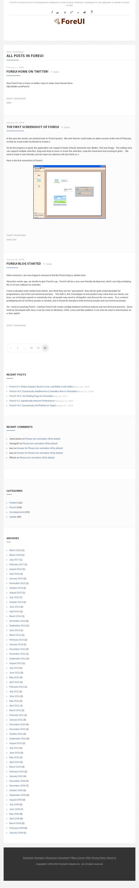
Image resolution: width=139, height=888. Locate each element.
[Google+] (70, 11)
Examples (40, 858)
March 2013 (15, 635)
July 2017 (14, 560)
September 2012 (17, 658)
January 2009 (16, 833)
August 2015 (15, 592)
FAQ (88, 858)
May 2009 (14, 814)
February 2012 (16, 687)
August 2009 (15, 800)
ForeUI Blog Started (24, 263)
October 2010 (16, 734)
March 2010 (15, 767)
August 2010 (15, 743)
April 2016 (14, 574)
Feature (13, 502)
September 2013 (17, 625)
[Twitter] (77, 11)
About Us (111, 858)
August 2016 (15, 569)
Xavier (56, 72)
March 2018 (15, 555)
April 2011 (14, 705)
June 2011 (14, 696)
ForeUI (9, 98)
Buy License (78, 858)
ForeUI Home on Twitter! (27, 71)
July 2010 (14, 748)
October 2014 (16, 602)
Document (63, 858)
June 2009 (14, 809)
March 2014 (15, 616)
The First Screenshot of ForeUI (33, 127)
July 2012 (14, 668)
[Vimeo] (83, 11)
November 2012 (17, 654)
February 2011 (16, 715)
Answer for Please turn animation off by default (40, 448)
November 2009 (17, 785)
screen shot (11, 239)
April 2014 (14, 611)
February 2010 (16, 771)
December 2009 (17, 781)
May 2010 (14, 757)
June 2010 (14, 752)
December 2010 (17, 724)
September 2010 (17, 738)
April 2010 (14, 762)
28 (31, 348)
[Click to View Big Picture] (69, 192)
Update (13, 517)
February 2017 (16, 564)
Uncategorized (20, 98)
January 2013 (16, 644)
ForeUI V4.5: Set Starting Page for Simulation (31, 396)
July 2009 (14, 804)
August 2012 (15, 663)
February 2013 (16, 640)
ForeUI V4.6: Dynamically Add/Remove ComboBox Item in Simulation (43, 391)
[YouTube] (90, 11)
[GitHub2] (63, 11)
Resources (51, 858)
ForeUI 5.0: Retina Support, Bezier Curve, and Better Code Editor (41, 386)
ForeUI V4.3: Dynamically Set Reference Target (32, 405)
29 (38, 348)
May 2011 (14, 701)
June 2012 (14, 672)
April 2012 (14, 682)
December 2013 (17, 621)
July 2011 (14, 691)
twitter (9, 102)
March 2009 (15, 823)
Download (28, 858)
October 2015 (16, 588)
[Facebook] (50, 11)
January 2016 (16, 578)
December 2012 (17, 649)
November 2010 (17, 729)
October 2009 (16, 790)
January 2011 (16, 720)
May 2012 (14, 677)
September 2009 (17, 795)
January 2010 (16, 776)
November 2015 (17, 583)
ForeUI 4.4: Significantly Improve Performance (31, 401)
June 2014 (14, 607)
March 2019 (15, 550)
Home (9, 52)
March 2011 (15, 710)
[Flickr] (57, 11)
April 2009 (14, 818)
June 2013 (14, 630)
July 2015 (14, 597)
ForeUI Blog (18, 52)
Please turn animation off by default (43, 439)
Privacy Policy (99, 858)
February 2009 (16, 828)
